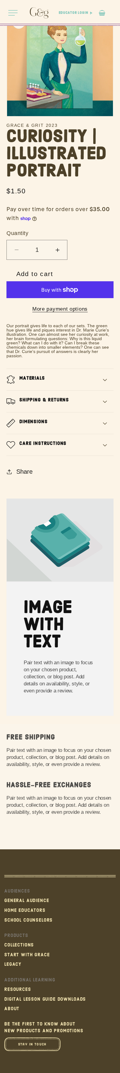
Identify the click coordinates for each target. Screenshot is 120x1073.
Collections (19, 945)
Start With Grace (27, 955)
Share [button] (24, 471)
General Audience (26, 900)
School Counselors (28, 920)
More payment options (60, 309)
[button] (12, 12)
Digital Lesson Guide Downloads (45, 999)
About (11, 1009)
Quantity (17, 233)
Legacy (13, 964)
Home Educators (25, 910)
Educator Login (73, 12)
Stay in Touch (32, 1044)
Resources (17, 989)
